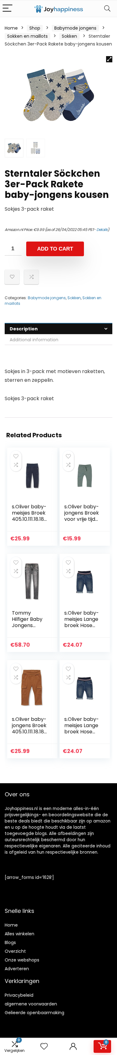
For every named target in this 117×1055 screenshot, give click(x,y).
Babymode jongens (75, 28)
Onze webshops (22, 960)
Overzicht (15, 951)
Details (102, 229)
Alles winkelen (19, 934)
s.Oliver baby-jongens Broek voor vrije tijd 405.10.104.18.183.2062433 (82, 519)
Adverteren (17, 969)
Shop (34, 28)
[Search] (107, 8)
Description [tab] (24, 329)
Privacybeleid (19, 995)
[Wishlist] (44, 1046)
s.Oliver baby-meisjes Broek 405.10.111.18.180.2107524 (29, 516)
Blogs (10, 942)
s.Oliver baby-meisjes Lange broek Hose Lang (81, 622)
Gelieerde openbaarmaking (34, 1012)
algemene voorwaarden (31, 1004)
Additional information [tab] (34, 340)
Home (11, 28)
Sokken (69, 36)
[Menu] (7, 8)
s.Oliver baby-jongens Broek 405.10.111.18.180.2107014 (29, 728)
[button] (109, 59)
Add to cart (55, 249)
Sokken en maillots (27, 36)
